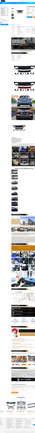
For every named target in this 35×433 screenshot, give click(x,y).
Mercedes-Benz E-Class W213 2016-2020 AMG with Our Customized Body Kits (10, 424)
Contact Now (4, 24)
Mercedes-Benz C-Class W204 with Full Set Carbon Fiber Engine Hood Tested (10, 421)
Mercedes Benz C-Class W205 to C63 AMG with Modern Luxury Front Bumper (10, 427)
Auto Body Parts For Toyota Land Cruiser (4, 12)
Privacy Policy (1, 424)
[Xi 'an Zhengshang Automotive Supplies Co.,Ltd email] (1, 22)
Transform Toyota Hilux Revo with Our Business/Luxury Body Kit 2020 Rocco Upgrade (19, 421)
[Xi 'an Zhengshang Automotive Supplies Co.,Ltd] (3, 1)
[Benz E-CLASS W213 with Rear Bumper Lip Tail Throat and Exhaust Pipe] (26, 405)
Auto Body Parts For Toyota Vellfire (4, 10)
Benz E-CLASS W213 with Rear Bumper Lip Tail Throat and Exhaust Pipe (25, 412)
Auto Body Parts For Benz (9, 418)
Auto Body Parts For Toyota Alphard (4, 13)
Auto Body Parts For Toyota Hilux (4, 8)
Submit (15, 392)
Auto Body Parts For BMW (4, 15)
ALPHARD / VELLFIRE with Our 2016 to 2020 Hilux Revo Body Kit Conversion (19, 427)
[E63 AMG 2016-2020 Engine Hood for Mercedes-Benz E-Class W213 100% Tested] (5, 405)
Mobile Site (1, 423)
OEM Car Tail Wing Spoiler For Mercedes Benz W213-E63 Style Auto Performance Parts (15, 412)
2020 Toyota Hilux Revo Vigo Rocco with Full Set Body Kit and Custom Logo (19, 424)
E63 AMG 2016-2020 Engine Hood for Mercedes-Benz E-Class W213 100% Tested (5, 412)
